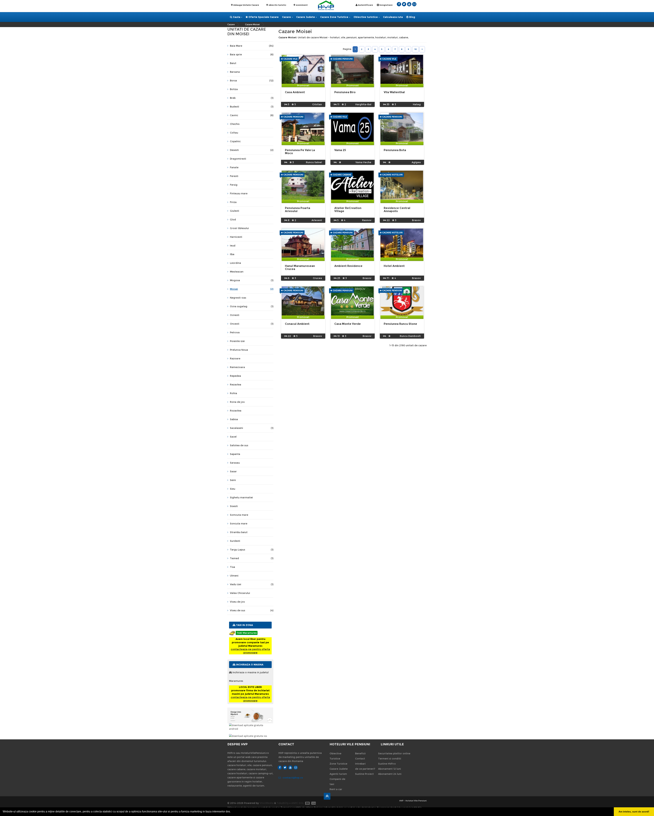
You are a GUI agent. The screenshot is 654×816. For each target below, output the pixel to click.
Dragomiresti (238, 158)
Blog (412, 17)
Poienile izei (237, 341)
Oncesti (251, 323)
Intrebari (360, 763)
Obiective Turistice (335, 756)
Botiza (234, 89)
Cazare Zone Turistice (334, 17)
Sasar (233, 471)
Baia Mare (251, 45)
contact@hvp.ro (293, 777)
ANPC (294, 803)
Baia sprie (251, 54)
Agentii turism (338, 773)
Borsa (251, 80)
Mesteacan (236, 271)
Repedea (235, 375)
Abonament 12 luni (389, 768)
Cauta (236, 17)
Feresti (234, 176)
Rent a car (336, 789)
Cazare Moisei (252, 24)
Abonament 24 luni (389, 773)
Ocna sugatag (251, 306)
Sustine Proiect (364, 773)
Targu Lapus (251, 549)
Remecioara (237, 367)
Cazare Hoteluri (392, 174)
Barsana (235, 71)
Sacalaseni (251, 428)
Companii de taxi (337, 782)
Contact (360, 758)
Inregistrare (386, 5)
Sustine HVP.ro (387, 763)
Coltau (234, 132)
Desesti (251, 150)
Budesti (251, 106)
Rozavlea (235, 410)
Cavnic (251, 115)
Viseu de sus (251, 610)
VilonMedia (267, 803)
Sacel (233, 436)
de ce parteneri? (365, 768)
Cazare (286, 17)
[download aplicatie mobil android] (250, 726)
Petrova (235, 332)
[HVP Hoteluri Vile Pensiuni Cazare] (325, 5)
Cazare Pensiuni (342, 59)
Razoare (235, 358)
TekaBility (283, 803)
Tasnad (251, 558)
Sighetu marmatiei (241, 497)
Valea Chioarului (240, 593)
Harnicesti (236, 236)
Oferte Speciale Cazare (263, 17)
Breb (251, 97)
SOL (301, 803)
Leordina (235, 263)
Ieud (232, 245)
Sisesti (234, 506)
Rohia (233, 393)
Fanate (234, 167)
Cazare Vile (290, 59)
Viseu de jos (237, 601)
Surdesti (235, 540)
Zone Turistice (338, 763)
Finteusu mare (238, 193)
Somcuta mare (239, 514)
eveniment (301, 5)
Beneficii (360, 753)
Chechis (234, 124)
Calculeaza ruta (393, 17)
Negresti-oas (238, 297)
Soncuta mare (238, 523)
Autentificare (365, 5)
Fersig (233, 184)
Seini (233, 480)
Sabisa (234, 419)
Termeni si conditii (389, 758)
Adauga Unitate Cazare (246, 5)
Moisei (251, 289)
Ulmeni (234, 575)
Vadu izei (251, 584)
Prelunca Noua (239, 349)
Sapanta (235, 454)
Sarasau (235, 462)
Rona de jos (237, 401)
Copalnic (235, 141)
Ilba (232, 254)
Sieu (232, 488)
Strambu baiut (238, 532)
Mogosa (251, 280)
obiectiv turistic (277, 5)
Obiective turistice (366, 17)
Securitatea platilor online (394, 753)
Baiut (233, 63)
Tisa (232, 567)
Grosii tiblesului (239, 228)
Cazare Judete (305, 17)
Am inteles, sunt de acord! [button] (634, 811)
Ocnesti (234, 315)
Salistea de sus (239, 445)
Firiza (233, 202)
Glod (233, 219)
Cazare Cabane (341, 174)
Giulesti (234, 210)
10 (415, 49)
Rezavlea (235, 384)
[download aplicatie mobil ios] (250, 736)
